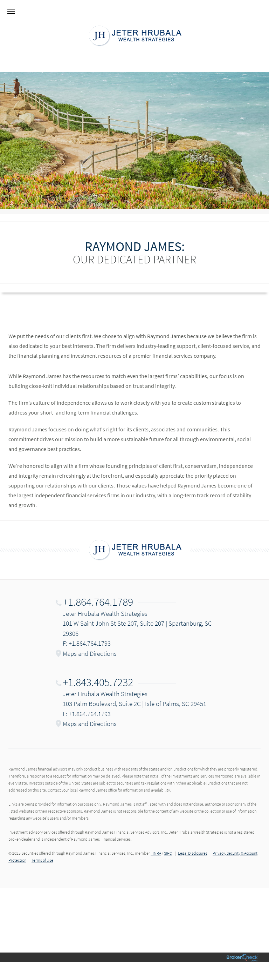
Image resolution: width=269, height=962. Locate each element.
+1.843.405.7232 (98, 682)
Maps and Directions (90, 653)
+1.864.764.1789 (98, 602)
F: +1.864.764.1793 (87, 643)
